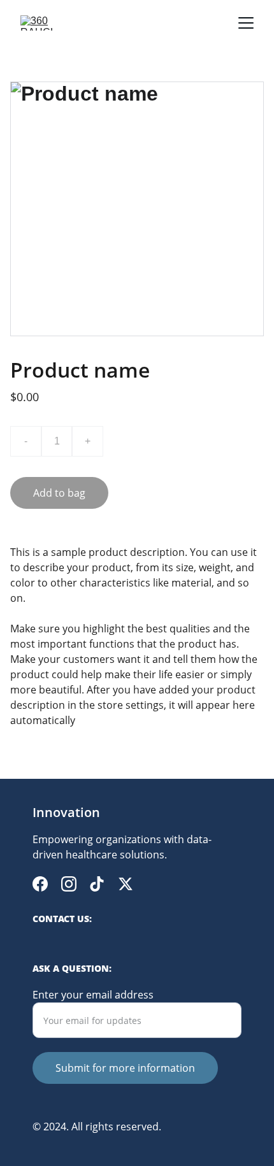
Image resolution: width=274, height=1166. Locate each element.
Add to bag (59, 493)
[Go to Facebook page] (40, 884)
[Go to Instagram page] (68, 884)
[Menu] (246, 23)
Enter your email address (93, 995)
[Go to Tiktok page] (97, 884)
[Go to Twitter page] (125, 884)
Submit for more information (125, 1068)
